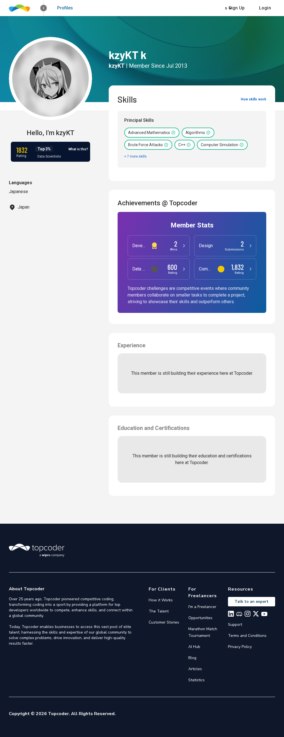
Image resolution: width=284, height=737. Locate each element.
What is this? (78, 149)
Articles (195, 669)
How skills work (253, 99)
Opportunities (200, 618)
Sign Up (237, 8)
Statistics (196, 680)
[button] (43, 8)
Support (235, 624)
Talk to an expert (251, 601)
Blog (192, 657)
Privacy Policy (240, 646)
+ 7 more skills (135, 156)
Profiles (65, 8)
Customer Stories (164, 622)
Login (265, 8)
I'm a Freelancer (202, 606)
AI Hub (194, 646)
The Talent (159, 611)
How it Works (161, 600)
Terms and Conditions (247, 635)
